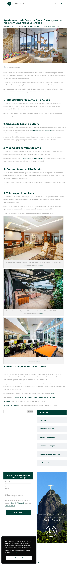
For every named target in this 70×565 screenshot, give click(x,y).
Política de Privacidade (17, 503)
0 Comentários (53, 26)
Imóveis (44, 26)
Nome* (7, 482)
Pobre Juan (26, 158)
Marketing (9, 26)
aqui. (41, 265)
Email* (7, 488)
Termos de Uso (10, 506)
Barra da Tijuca (35, 26)
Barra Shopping (36, 130)
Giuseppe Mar (37, 158)
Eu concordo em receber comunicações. (14, 496)
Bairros (26, 26)
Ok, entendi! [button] (19, 558)
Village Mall (48, 130)
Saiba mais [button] (15, 552)
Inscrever (18, 512)
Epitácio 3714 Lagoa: (10, 406)
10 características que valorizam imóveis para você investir (35, 397)
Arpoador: (7, 401)
